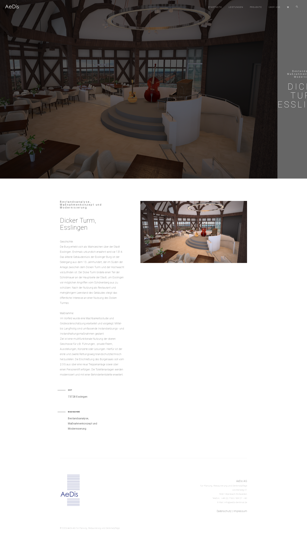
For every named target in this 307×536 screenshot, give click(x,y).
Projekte (256, 7)
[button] (297, 7)
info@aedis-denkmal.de (235, 502)
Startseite (215, 7)
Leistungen (236, 7)
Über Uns (274, 7)
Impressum (240, 511)
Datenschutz (224, 511)
